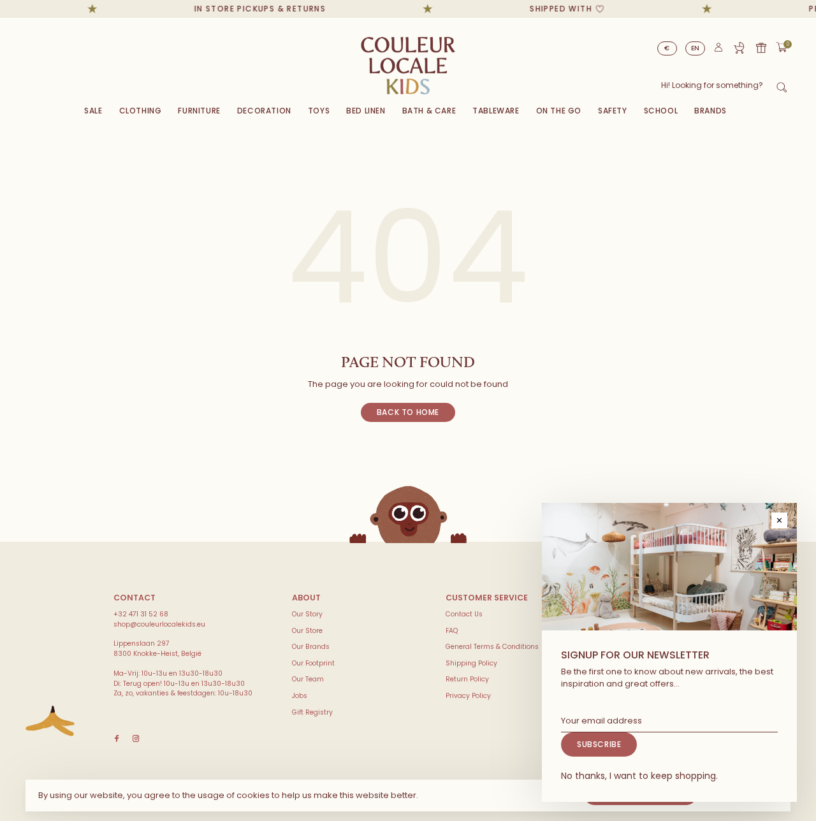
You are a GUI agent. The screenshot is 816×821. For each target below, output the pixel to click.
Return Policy (467, 679)
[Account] (718, 50)
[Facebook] (116, 739)
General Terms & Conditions (492, 646)
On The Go (558, 110)
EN (695, 48)
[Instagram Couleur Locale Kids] (136, 739)
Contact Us (464, 614)
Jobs (299, 696)
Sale (93, 110)
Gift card (761, 47)
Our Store (307, 631)
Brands (710, 110)
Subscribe (599, 744)
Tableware (495, 110)
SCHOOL (661, 110)
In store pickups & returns (251, 8)
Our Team (308, 679)
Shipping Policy (471, 663)
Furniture (199, 110)
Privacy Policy (468, 696)
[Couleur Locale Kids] (50, 720)
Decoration (264, 110)
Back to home (408, 412)
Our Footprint (313, 663)
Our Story (307, 614)
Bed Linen (365, 110)
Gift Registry (738, 47)
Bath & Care (429, 110)
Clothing (140, 110)
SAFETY (612, 110)
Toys (319, 110)
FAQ (452, 631)
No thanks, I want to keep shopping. (639, 775)
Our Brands (311, 646)
